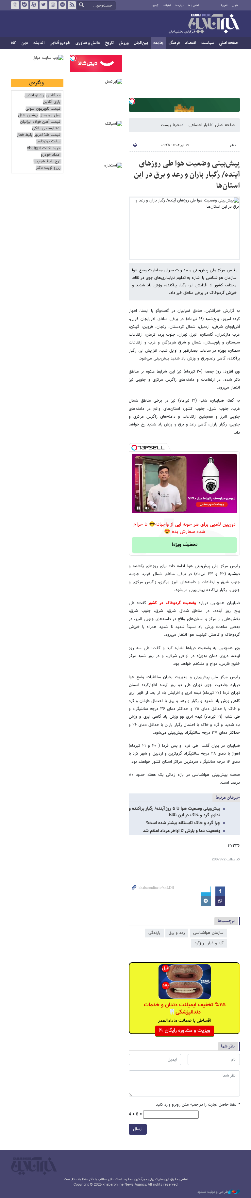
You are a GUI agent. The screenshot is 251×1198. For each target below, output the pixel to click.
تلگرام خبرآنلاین (62, 5)
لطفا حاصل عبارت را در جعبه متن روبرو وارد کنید (198, 1105)
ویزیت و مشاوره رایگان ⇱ (184, 1031)
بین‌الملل (141, 43)
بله (24, 5)
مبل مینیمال (50, 115)
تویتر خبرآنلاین (43, 5)
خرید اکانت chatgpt (43, 148)
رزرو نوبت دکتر (48, 168)
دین (25, 43)
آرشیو (155, 6)
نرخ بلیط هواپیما (46, 161)
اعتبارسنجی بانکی (46, 128)
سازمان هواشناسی (208, 933)
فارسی (235, 6)
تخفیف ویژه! (184, 545)
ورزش (124, 43)
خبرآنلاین (204, 24)
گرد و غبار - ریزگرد (209, 943)
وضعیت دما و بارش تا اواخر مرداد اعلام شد (181, 831)
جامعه (158, 43)
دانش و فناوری (87, 43)
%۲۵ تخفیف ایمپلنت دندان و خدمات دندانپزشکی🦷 (185, 1008)
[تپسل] (132, 101)
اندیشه (38, 43)
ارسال (137, 1129)
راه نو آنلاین (34, 95)
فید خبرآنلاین (72, 5)
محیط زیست (171, 125)
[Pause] (138, 508)
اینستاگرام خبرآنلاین (53, 5)
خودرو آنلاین (60, 43)
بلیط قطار (24, 135)
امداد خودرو (50, 155)
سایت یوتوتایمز (48, 141)
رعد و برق (177, 933)
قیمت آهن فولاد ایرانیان (40, 122)
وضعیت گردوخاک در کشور (171, 603)
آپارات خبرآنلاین (34, 5)
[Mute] (147, 508)
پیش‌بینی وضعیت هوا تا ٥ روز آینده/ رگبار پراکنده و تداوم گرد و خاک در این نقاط (174, 812)
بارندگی (154, 933)
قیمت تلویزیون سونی (42, 109)
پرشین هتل (28, 115)
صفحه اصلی (228, 43)
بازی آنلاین (51, 102)
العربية (224, 6)
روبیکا (15, 5)
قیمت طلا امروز (47, 135)
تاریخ (109, 43)
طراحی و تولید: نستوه (212, 1192)
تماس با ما (193, 6)
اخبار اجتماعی (200, 125)
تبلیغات (167, 6)
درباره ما (180, 6)
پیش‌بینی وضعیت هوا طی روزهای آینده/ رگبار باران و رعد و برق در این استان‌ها (187, 174)
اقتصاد (190, 43)
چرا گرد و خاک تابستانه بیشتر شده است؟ (183, 823)
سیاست (207, 43)
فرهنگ (174, 43)
